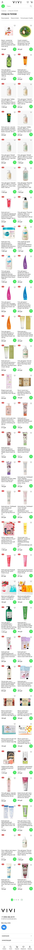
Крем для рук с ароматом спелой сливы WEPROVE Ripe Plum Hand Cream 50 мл (8, 479)
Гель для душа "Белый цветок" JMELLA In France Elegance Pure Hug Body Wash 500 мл (8, 157)
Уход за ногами (15, 18)
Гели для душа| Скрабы (27, 18)
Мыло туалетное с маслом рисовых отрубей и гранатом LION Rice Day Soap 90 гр (8, 713)
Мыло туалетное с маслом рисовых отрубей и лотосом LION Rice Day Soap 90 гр (25, 713)
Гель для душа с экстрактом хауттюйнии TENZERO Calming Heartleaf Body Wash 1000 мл (8, 73)
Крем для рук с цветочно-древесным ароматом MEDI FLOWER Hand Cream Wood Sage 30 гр (25, 625)
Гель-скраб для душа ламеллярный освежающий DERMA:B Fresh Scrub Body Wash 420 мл (24, 245)
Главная (3, 11)
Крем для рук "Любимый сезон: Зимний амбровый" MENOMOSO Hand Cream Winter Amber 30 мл (25, 480)
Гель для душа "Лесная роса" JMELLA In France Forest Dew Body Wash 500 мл (24, 363)
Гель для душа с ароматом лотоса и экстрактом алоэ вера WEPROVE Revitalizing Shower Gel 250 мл (24, 305)
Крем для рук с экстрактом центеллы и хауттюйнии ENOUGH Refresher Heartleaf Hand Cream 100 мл (8, 364)
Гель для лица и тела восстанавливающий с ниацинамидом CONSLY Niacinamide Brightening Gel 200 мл (25, 824)
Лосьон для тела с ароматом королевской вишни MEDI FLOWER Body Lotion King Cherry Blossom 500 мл (8, 684)
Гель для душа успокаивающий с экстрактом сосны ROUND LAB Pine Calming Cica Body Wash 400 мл (8, 625)
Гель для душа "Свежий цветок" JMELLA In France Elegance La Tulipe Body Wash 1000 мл (8, 185)
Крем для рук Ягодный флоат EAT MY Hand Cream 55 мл (8, 571)
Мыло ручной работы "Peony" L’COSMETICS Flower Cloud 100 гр (7, 597)
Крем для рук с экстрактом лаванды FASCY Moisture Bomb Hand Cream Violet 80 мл (25, 654)
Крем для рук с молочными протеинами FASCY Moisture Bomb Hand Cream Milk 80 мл (25, 684)
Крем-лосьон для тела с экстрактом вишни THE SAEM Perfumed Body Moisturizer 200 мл (25, 795)
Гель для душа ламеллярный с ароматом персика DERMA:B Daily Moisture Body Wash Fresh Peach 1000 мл (8, 275)
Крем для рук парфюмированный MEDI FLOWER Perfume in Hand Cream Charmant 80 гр (8, 655)
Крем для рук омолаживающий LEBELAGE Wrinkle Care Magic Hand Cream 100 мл (8, 824)
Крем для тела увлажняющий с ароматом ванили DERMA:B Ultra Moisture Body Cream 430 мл (8, 245)
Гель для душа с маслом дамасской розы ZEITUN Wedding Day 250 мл (8, 794)
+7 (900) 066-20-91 (8, 917)
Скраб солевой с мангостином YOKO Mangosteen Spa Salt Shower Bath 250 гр (24, 42)
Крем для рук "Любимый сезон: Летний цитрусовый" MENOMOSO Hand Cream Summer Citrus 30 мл (25, 510)
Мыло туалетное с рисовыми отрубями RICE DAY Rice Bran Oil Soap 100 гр (24, 392)
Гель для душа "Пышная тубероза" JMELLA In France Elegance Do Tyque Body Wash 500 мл (25, 214)
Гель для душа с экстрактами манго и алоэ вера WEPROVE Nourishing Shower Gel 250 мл (8, 334)
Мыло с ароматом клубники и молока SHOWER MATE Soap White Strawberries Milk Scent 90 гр (8, 43)
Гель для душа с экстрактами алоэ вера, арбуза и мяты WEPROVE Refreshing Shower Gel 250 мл (8, 305)
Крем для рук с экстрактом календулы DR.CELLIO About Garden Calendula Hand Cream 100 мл (25, 883)
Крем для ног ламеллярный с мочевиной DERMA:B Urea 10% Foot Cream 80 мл (8, 883)
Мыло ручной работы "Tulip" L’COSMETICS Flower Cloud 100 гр (24, 597)
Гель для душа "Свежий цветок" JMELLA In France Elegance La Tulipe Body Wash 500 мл (25, 101)
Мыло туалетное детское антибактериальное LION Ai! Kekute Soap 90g (8, 740)
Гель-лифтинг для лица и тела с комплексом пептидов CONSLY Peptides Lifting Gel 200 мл (8, 853)
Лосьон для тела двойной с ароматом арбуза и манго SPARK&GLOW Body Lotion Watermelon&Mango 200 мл (25, 542)
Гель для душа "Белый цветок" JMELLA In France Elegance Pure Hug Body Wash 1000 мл (25, 157)
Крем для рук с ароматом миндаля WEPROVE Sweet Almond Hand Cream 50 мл (25, 420)
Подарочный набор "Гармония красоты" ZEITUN (7, 768)
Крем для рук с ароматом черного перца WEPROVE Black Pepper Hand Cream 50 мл (8, 450)
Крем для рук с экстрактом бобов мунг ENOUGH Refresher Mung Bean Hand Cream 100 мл (25, 334)
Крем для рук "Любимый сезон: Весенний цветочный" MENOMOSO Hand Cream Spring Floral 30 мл (8, 510)
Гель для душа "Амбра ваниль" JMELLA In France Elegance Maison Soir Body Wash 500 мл (25, 129)
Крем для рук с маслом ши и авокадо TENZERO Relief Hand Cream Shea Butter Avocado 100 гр (8, 129)
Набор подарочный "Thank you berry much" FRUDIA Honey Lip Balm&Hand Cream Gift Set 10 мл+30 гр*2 (8, 540)
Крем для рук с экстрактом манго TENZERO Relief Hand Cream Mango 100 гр (24, 72)
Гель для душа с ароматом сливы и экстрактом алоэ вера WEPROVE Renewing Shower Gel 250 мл (24, 274)
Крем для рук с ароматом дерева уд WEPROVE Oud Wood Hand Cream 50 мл (24, 450)
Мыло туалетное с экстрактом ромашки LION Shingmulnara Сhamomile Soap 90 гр (24, 741)
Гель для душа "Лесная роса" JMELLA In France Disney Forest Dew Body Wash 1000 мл (25, 852)
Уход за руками (5, 18)
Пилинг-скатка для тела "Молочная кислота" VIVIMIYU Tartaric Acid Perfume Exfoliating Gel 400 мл (8, 421)
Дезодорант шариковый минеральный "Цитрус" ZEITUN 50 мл (25, 768)
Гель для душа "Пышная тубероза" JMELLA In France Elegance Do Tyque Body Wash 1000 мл (25, 186)
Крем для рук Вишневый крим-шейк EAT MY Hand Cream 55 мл (25, 571)
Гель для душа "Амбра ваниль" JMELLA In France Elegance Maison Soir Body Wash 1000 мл (8, 101)
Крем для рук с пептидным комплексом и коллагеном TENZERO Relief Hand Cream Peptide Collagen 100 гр (8, 215)
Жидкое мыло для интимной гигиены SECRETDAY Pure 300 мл (8, 391)
